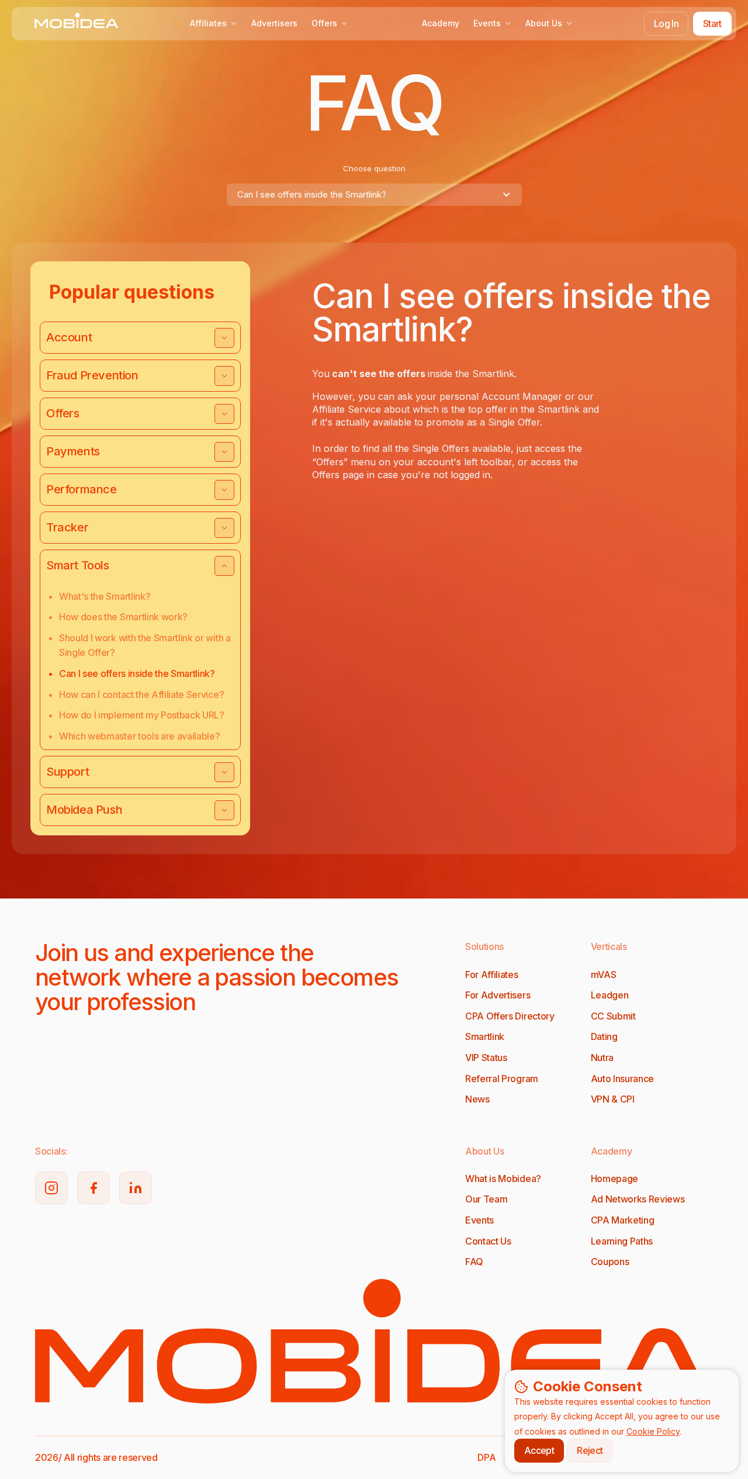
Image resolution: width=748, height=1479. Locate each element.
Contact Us (488, 1241)
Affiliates (208, 23)
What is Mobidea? (503, 1178)
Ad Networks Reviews (638, 1199)
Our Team (486, 1199)
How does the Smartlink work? (123, 617)
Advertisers (274, 23)
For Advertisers (497, 995)
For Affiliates (491, 974)
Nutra (602, 1057)
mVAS (604, 974)
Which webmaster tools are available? (139, 736)
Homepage (614, 1178)
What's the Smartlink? (104, 596)
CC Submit (613, 1016)
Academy (440, 23)
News (477, 1099)
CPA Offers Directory (510, 1016)
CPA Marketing (622, 1220)
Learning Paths (622, 1241)
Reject (589, 1450)
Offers (324, 23)
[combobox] (374, 195)
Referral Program (501, 1078)
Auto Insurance (622, 1078)
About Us (543, 23)
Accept (539, 1450)
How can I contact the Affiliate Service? (141, 694)
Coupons (610, 1261)
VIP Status (486, 1057)
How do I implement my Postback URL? (141, 715)
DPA (486, 1457)
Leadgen (610, 995)
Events (487, 23)
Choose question (374, 168)
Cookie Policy (653, 1431)
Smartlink (484, 1036)
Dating (604, 1036)
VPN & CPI (613, 1099)
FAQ (474, 1261)
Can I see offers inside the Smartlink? (137, 673)
